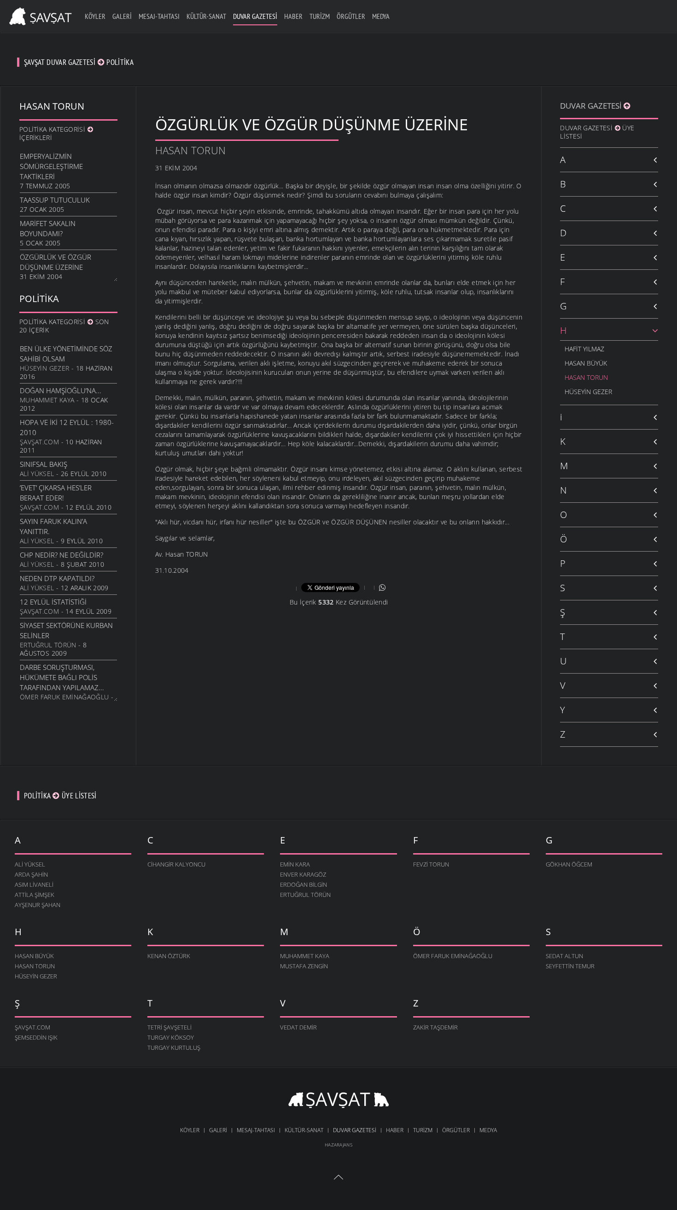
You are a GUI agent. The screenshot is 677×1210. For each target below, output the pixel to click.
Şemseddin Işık (36, 1037)
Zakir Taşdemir (435, 1027)
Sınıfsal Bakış (43, 464)
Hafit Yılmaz (584, 348)
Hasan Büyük (586, 363)
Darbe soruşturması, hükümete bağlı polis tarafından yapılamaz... (62, 677)
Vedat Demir (298, 1027)
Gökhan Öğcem (569, 864)
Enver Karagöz (303, 874)
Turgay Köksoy (170, 1037)
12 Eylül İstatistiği (53, 601)
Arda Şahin (31, 874)
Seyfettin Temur (570, 966)
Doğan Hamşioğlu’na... (60, 390)
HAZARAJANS (338, 1144)
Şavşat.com (39, 441)
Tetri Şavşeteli (169, 1027)
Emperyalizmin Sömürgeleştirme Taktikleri (51, 166)
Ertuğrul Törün (48, 644)
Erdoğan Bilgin (303, 884)
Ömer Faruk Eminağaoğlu (64, 696)
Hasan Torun (190, 150)
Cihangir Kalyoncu (176, 864)
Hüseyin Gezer (44, 368)
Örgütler (351, 16)
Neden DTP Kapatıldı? (57, 578)
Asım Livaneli (34, 884)
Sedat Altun (564, 956)
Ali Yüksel (37, 473)
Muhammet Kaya (47, 400)
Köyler (95, 16)
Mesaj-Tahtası (159, 16)
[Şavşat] (339, 1101)
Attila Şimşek (34, 894)
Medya (381, 16)
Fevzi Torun (431, 864)
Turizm (319, 16)
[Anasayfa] (39, 15)
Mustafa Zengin (304, 966)
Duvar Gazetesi (255, 16)
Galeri (122, 16)
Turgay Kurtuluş (173, 1047)
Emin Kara (295, 864)
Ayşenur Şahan (37, 905)
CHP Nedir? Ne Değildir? (61, 554)
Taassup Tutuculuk (55, 199)
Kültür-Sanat (206, 16)
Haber (293, 16)
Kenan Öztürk (168, 956)
